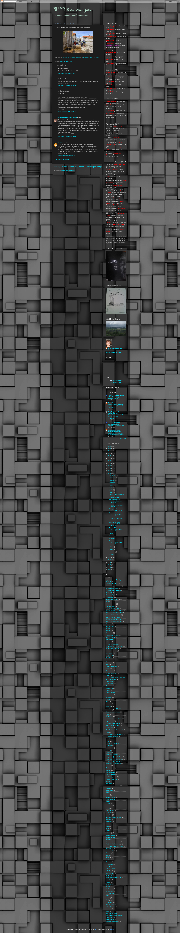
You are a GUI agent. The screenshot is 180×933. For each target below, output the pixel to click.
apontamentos (110, 626)
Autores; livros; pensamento (114, 646)
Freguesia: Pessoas (112, 754)
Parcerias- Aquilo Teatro (113, 842)
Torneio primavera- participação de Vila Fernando (115, 514)
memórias (109, 815)
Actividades (109, 597)
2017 (109, 468)
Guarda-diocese (111, 772)
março (112, 549)
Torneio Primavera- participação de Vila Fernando (115, 501)
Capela (111, 533)
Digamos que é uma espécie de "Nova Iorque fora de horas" (116, 433)
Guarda (108, 770)
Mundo (108, 824)
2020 (109, 461)
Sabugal (108, 886)
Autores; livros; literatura (113, 644)
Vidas (107, 911)
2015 (109, 473)
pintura (108, 855)
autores (108, 642)
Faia (107, 732)
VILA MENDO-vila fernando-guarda (72, 9)
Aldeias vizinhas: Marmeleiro (114, 612)
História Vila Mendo (111, 779)
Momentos (112, 536)
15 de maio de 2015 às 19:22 (67, 73)
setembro (113, 482)
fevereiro (112, 552)
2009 (109, 569)
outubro (112, 480)
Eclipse (108, 699)
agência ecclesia (111, 604)
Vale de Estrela (110, 904)
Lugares (108, 812)
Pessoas (62, 61)
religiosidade (109, 873)
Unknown (61, 142)
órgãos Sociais (110, 835)
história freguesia (111, 777)
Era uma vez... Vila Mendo (114, 718)
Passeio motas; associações (114, 846)
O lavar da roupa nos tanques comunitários (116, 519)
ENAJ (107, 714)
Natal (107, 826)
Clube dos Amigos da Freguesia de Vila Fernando (115, 678)
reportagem (109, 875)
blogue (108, 664)
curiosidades (109, 695)
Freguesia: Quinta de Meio (114, 761)
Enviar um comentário (62, 159)
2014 (109, 557)
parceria (108, 839)
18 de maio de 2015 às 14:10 (67, 136)
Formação (109, 745)
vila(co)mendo (110, 919)
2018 (109, 465)
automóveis (109, 639)
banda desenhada (111, 651)
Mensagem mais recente (64, 167)
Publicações (109, 864)
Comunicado (109, 681)
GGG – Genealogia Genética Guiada (114, 423)
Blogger (112, 929)
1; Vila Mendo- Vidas (112, 588)
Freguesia (109, 752)
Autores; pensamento (112, 648)
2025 (109, 448)
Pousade (108, 862)
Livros (108, 808)
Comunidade (110, 683)
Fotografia (109, 748)
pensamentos (110, 850)
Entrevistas (109, 716)
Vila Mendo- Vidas (111, 913)
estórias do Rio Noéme (113, 725)
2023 (109, 453)
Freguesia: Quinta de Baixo (114, 757)
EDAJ (107, 701)
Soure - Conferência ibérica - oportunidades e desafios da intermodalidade (115, 406)
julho (111, 487)
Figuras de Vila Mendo (112, 743)
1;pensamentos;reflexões (113, 590)
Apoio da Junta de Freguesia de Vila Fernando (115, 524)
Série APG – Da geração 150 (116, 425)
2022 (109, 456)
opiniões (108, 833)
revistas (108, 882)
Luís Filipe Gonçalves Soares (67, 117)
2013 (109, 560)
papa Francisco (110, 837)
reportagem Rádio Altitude (113, 877)
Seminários (109, 891)
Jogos (108, 792)
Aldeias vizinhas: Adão (112, 608)
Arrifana (108, 630)
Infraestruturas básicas (113, 786)
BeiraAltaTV (109, 655)
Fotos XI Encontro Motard (116, 494)
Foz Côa (108, 750)
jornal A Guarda (110, 797)
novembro (113, 477)
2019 (109, 463)
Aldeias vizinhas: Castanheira (114, 610)
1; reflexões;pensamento (113, 586)
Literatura (109, 806)
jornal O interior (110, 799)
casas (107, 668)
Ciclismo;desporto (111, 673)
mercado (108, 819)
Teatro (108, 898)
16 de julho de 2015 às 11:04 (66, 155)
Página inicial (80, 167)
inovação (108, 788)
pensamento (109, 848)
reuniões (108, 880)
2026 (109, 446)
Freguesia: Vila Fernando (113, 763)
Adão (107, 601)
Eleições (108, 706)
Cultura (108, 690)
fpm (96, 929)
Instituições (109, 790)
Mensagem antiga (94, 167)
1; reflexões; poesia (112, 583)
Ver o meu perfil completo (113, 352)
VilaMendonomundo (112, 921)
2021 (109, 458)
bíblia (107, 659)
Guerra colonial (110, 774)
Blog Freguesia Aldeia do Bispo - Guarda (116, 412)
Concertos (109, 686)
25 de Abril (109, 592)
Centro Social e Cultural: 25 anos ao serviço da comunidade (115, 416)
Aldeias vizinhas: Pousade (113, 619)
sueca (108, 895)
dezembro (113, 475)
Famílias (108, 739)
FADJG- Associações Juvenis (114, 730)
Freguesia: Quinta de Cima (114, 759)
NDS (107, 828)
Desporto (108, 697)
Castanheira (109, 671)
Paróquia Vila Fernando (113, 844)
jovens (108, 801)
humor (108, 781)
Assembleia (109, 633)
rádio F (108, 866)
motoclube (109, 821)
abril (111, 547)
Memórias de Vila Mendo (113, 817)
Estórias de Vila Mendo (113, 723)
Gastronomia (110, 768)
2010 (109, 567)
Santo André (109, 889)
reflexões (108, 871)
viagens (108, 909)
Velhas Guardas (110, 906)
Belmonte (109, 657)
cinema (108, 675)
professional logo (116, 382)
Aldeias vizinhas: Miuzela (113, 615)
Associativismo (110, 637)
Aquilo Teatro (110, 628)
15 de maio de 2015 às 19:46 (67, 85)
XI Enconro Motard (114, 497)
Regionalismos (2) (113, 398)
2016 (109, 470)
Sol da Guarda (112, 403)
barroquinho (109, 653)
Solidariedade (110, 893)
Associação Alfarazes (112, 635)
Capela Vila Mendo (111, 666)
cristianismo (109, 688)
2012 (109, 562)
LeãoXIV (108, 803)
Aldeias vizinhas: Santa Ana (114, 621)
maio (111, 492)
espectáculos (110, 721)
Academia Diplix (110, 595)
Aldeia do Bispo (110, 606)
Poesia (108, 857)
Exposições (109, 727)
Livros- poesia (110, 810)
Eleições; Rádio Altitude (113, 712)
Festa (107, 741)
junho (111, 490)
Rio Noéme (109, 884)
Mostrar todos (123, 438)
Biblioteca (109, 662)
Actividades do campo (112, 599)
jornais (108, 795)
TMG (107, 900)
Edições (108, 704)
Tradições (69, 61)
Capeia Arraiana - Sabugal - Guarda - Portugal (116, 396)
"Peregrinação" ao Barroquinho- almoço (116, 509)
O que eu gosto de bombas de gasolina (114, 430)
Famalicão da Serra (112, 736)
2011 (109, 565)
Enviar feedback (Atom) (68, 170)
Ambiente (109, 624)
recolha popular (110, 868)
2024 (109, 451)
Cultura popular (110, 692)
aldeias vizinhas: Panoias (113, 617)
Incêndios (109, 783)
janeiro (112, 554)
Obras (108, 830)
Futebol (108, 765)
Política (108, 859)
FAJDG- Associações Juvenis (114, 734)
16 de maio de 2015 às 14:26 (67, 111)
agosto (112, 485)
